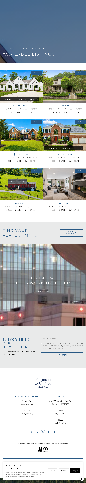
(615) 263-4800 (60, 413)
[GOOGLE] (49, 432)
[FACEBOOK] (32, 432)
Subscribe (62, 355)
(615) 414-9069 (60, 423)
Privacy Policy (59, 348)
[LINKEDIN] (43, 432)
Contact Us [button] (43, 291)
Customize (63, 470)
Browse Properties (72, 233)
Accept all (75, 470)
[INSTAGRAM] (37, 432)
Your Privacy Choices (43, 480)
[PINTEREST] (54, 432)
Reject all (53, 470)
